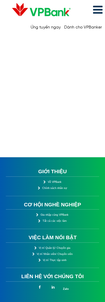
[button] (89, 10)
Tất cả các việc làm (55, 220)
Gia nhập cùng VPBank (55, 214)
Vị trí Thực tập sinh (54, 260)
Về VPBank (55, 182)
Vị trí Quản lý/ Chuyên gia (54, 247)
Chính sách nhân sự (54, 188)
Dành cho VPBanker (83, 27)
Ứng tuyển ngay (46, 27)
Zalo (66, 288)
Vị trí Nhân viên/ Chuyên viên (55, 254)
